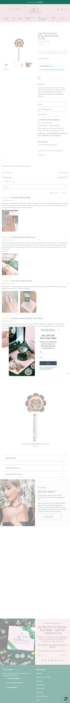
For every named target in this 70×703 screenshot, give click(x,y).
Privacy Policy (49, 368)
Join (48, 363)
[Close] (58, 330)
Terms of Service (43, 369)
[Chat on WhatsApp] (66, 699)
